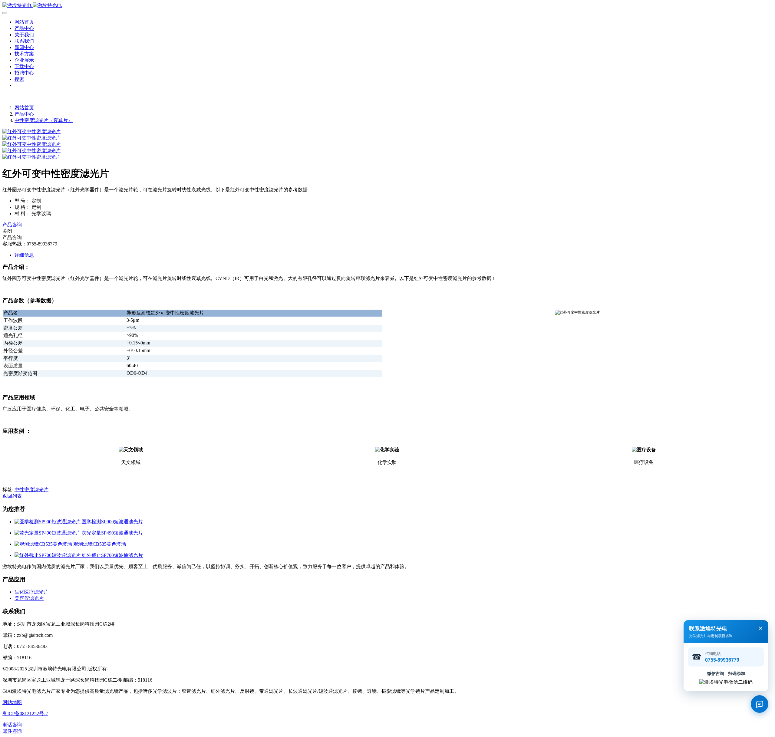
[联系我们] (759, 704)
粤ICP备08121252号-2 (25, 713)
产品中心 (24, 114)
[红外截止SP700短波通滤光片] (48, 555)
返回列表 (12, 495)
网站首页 (24, 22)
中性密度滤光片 (31, 489)
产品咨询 (12, 224)
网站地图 (12, 702)
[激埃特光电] (387, 5)
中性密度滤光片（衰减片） (44, 120)
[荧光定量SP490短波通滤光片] (48, 532)
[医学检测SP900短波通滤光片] (48, 521)
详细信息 (24, 255)
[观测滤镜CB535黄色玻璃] (44, 544)
